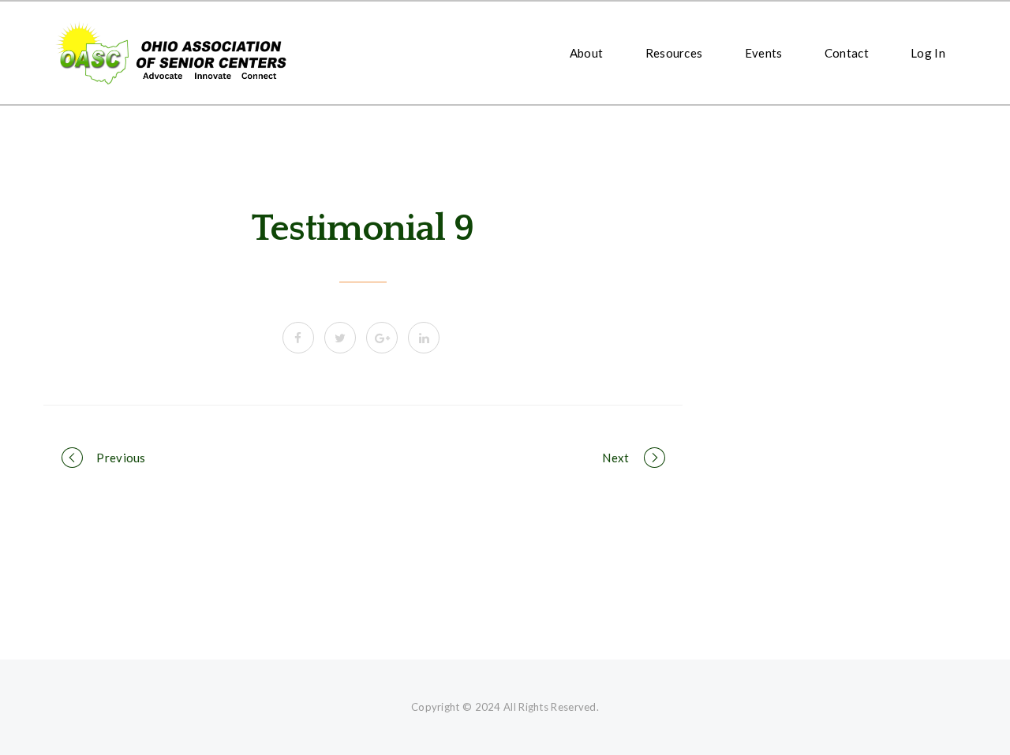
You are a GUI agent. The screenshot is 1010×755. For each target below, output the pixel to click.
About (587, 53)
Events (764, 53)
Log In (928, 53)
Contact (847, 53)
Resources (674, 53)
